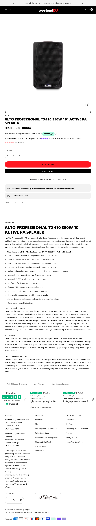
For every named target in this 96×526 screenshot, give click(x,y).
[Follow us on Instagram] (21, 500)
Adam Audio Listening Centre (46, 437)
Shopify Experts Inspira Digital (38, 512)
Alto (7, 115)
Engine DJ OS (40, 446)
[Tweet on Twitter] (19, 202)
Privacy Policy (71, 437)
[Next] (90, 112)
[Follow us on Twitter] (14, 500)
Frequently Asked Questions (77, 428)
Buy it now (48, 172)
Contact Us (70, 419)
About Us (38, 419)
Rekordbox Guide (42, 433)
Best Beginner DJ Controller (46, 428)
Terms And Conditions (74, 442)
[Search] (11, 10)
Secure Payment (62, 384)
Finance (69, 433)
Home (7, 18)
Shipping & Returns (19, 384)
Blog (37, 424)
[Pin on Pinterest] (15, 202)
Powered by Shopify (23, 509)
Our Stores (70, 424)
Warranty (41, 384)
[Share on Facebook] (12, 202)
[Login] (85, 10)
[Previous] (6, 112)
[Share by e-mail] (23, 202)
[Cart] (90, 10)
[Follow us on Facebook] (8, 500)
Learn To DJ (39, 451)
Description (10, 222)
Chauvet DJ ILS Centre (43, 442)
